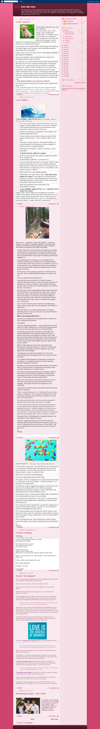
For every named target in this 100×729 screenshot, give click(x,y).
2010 (65, 74)
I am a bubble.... (22, 100)
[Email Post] (57, 94)
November (68, 32)
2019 (65, 55)
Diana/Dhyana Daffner (72, 23)
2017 (65, 59)
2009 (65, 76)
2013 (65, 67)
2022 (65, 49)
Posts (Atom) (29, 722)
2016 (65, 61)
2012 (65, 70)
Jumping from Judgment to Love (32, 640)
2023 (65, 47)
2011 (65, 72)
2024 (65, 45)
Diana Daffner (69, 21)
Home (32, 719)
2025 (65, 30)
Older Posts (54, 719)
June (66, 42)
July (66, 40)
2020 (65, 53)
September (68, 38)
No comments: (52, 94)
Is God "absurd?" (23, 22)
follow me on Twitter (80, 82)
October (67, 36)
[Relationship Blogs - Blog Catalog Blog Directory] (74, 90)
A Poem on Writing (24, 533)
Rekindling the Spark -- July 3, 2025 (31, 694)
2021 (65, 51)
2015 (65, 63)
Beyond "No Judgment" (26, 576)
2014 (65, 65)
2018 (65, 57)
